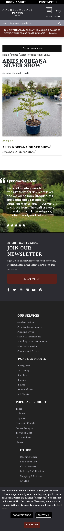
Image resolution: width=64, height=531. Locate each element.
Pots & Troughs (24, 428)
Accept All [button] (32, 524)
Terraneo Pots (24, 433)
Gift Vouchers (23, 438)
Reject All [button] (43, 515)
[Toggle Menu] (49, 10)
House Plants (25, 390)
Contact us (48, 2)
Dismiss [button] (53, 33)
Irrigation (21, 418)
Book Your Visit (28, 462)
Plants (14, 54)
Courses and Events (28, 351)
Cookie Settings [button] (21, 515)
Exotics (22, 380)
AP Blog (24, 481)
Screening (24, 370)
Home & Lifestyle (25, 423)
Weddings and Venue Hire (32, 342)
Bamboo (23, 375)
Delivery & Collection (32, 471)
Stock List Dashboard (29, 337)
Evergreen (24, 366)
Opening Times (28, 457)
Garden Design (25, 323)
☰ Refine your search (32, 48)
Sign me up (32, 279)
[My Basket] (58, 10)
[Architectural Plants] (17, 12)
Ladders (20, 414)
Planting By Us (25, 332)
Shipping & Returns (31, 476)
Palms (21, 385)
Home (5, 54)
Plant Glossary (28, 467)
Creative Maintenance (29, 327)
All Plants (23, 394)
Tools (19, 409)
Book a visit (16, 2)
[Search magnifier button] (59, 23)
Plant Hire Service (27, 346)
